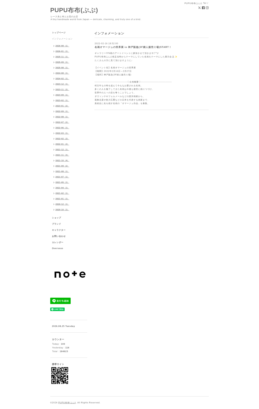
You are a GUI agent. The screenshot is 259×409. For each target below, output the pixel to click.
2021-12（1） (62, 149)
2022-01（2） (62, 144)
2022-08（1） (62, 117)
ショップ (56, 217)
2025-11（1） (62, 57)
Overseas (57, 248)
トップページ (59, 32)
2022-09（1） (62, 111)
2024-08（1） (62, 73)
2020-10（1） (62, 210)
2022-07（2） (62, 122)
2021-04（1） (62, 188)
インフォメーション (62, 39)
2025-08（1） (62, 68)
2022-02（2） (62, 139)
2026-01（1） (62, 51)
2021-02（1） (62, 193)
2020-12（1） (62, 204)
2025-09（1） (62, 62)
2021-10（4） (62, 160)
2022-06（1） (62, 128)
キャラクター (59, 230)
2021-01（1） (62, 199)
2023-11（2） (62, 89)
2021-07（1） (62, 177)
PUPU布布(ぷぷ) (74, 10)
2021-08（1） (62, 171)
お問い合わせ (59, 236)
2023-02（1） (62, 100)
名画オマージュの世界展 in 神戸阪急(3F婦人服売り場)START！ (133, 47)
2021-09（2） (62, 166)
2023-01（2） (62, 106)
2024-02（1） (62, 79)
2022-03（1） (62, 133)
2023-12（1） (62, 84)
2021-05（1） (62, 182)
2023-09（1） (62, 95)
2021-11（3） (62, 155)
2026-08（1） (62, 46)
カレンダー (57, 242)
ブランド (56, 224)
